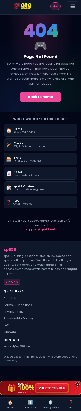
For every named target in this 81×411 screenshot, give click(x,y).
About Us (10, 298)
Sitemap (10, 332)
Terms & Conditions (18, 305)
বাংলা (55, 6)
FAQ (6, 325)
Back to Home (40, 96)
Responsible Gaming (19, 318)
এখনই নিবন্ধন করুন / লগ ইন (51, 388)
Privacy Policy (13, 312)
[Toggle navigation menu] (72, 6)
